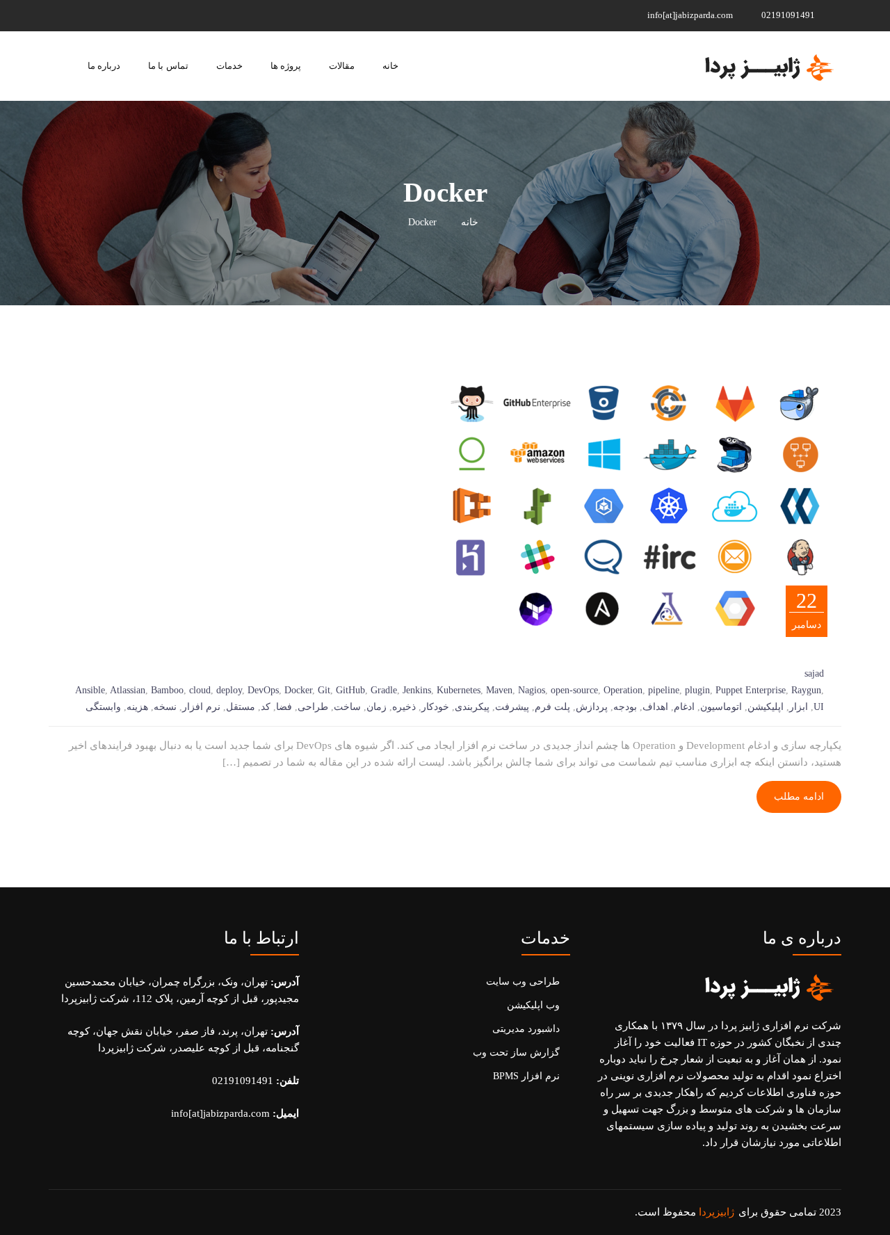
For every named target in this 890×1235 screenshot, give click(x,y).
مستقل (240, 707)
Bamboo (167, 690)
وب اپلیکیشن (533, 1005)
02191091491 (789, 15)
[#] (139, 15)
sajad (814, 673)
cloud (200, 690)
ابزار (798, 707)
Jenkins (417, 690)
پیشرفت (512, 707)
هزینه (137, 707)
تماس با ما (168, 65)
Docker (298, 690)
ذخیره (404, 707)
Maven (499, 690)
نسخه (165, 707)
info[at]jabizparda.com (691, 15)
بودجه (625, 707)
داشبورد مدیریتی (526, 1029)
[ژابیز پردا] (767, 66)
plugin (697, 690)
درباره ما (104, 65)
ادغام (684, 707)
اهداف (655, 707)
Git (324, 690)
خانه (390, 65)
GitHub (350, 690)
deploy (229, 690)
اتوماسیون (721, 707)
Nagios (531, 690)
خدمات (229, 65)
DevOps (263, 690)
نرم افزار (201, 707)
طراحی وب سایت (523, 981)
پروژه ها (285, 65)
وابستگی (103, 707)
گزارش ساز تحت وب (516, 1052)
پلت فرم (552, 707)
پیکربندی (472, 707)
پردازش (592, 707)
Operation (623, 690)
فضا (284, 707)
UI (819, 707)
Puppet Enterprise (750, 690)
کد (265, 707)
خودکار (435, 707)
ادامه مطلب (799, 796)
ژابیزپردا (716, 1212)
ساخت (347, 707)
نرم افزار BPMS (526, 1076)
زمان (376, 707)
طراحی (313, 707)
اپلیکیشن (765, 707)
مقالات (342, 65)
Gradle (384, 690)
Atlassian (127, 690)
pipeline (663, 690)
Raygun (806, 690)
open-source (574, 690)
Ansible (90, 690)
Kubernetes (458, 690)
